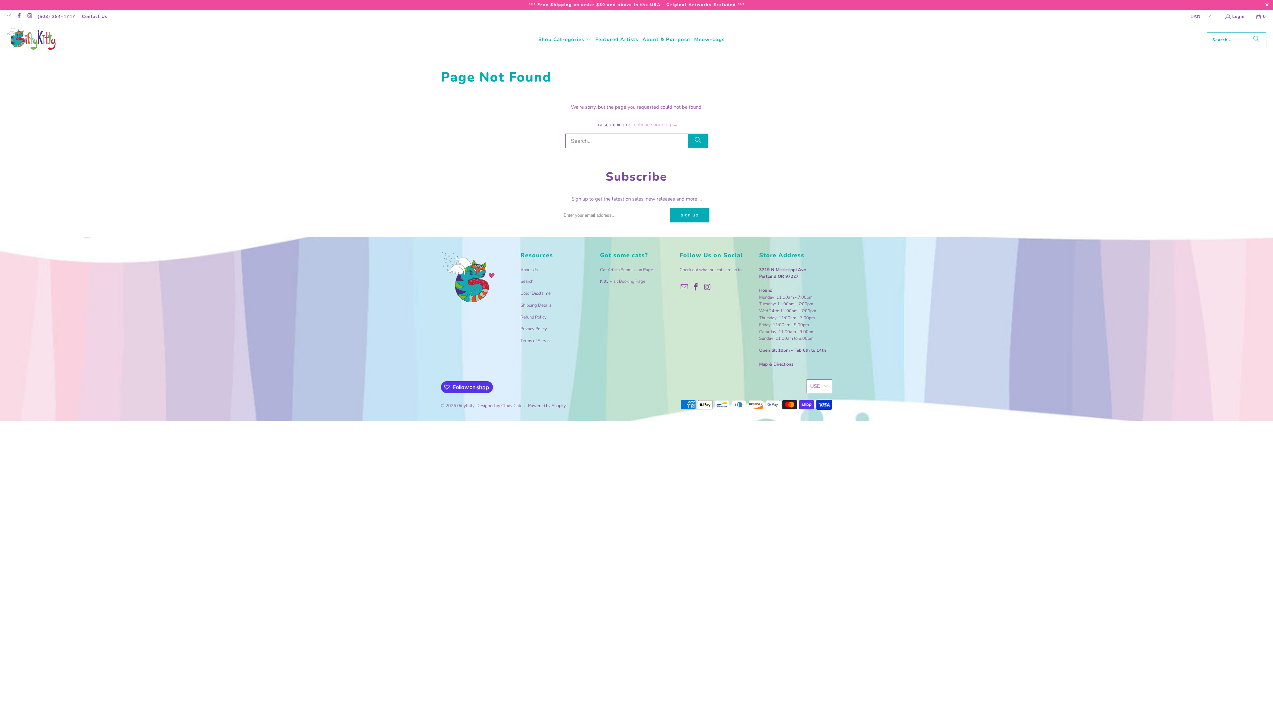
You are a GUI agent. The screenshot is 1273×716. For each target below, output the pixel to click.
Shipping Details (536, 305)
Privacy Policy (533, 329)
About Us (529, 270)
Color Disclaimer (536, 293)
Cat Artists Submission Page (626, 270)
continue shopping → (655, 124)
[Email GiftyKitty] (8, 17)
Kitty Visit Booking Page (622, 281)
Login (1238, 17)
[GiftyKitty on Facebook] (19, 17)
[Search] (1256, 39)
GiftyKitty (465, 406)
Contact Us (94, 17)
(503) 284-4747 (56, 17)
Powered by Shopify (547, 406)
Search (526, 281)
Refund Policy (533, 317)
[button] (564, 39)
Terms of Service (536, 341)
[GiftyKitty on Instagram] (29, 17)
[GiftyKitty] (31, 40)
